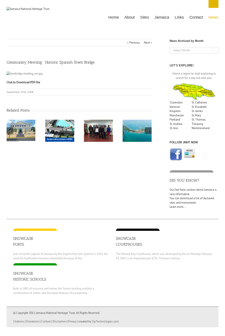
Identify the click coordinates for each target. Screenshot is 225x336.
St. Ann (174, 128)
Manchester (177, 115)
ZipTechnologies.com (105, 321)
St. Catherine (199, 102)
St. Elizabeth (199, 107)
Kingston (175, 111)
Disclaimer (59, 321)
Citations (18, 321)
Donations (32, 321)
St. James (197, 111)
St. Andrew (176, 124)
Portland (175, 119)
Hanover (175, 107)
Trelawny (197, 124)
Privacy (72, 321)
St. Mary (196, 115)
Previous (134, 42)
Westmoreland (201, 128)
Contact (46, 321)
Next (147, 42)
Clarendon (176, 102)
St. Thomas (199, 119)
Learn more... (178, 207)
